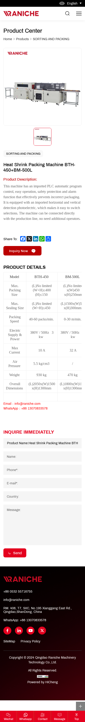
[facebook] (7, 631)
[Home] (21, 13)
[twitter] (42, 631)
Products (22, 39)
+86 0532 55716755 (17, 591)
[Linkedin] (19, 631)
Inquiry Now (18, 250)
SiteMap (9, 641)
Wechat (8, 719)
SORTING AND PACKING (51, 39)
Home (7, 39)
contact (42, 719)
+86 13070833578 (33, 620)
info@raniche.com (16, 600)
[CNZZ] (42, 676)
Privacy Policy (30, 641)
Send (17, 552)
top (76, 719)
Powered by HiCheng (42, 682)
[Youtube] (30, 631)
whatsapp (25, 719)
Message (59, 719)
